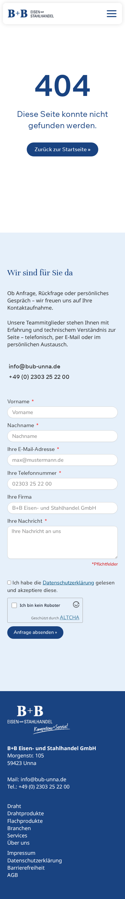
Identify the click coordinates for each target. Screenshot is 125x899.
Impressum (21, 852)
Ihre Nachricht (25, 521)
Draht (14, 805)
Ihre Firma (19, 496)
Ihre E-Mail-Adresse (31, 449)
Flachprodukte (25, 820)
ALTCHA (69, 617)
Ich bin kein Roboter (40, 605)
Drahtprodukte (25, 813)
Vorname (19, 401)
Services (17, 835)
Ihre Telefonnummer (32, 473)
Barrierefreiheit (26, 867)
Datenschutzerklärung (68, 582)
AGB (12, 874)
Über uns (18, 842)
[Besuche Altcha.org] (76, 605)
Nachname (21, 425)
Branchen (19, 828)
